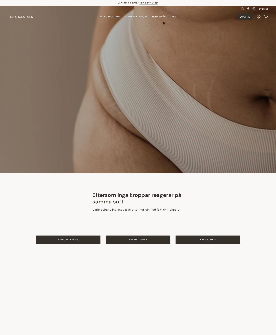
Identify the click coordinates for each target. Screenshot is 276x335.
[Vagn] (266, 16)
